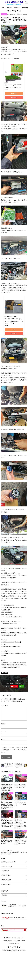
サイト (3, 739)
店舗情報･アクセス (14, 943)
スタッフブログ (6, 866)
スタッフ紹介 (17, 940)
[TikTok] (20, 11)
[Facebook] (8, 11)
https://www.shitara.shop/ (8, 623)
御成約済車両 (6, 879)
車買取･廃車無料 (8, 940)
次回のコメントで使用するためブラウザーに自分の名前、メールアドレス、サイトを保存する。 (14, 750)
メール (4, 731)
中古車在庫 (9, 7)
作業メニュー (17, 7)
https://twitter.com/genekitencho (10, 646)
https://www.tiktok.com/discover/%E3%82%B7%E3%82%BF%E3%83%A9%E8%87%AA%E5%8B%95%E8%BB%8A (13, 665)
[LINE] (17, 11)
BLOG (23, 940)
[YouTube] (13, 11)
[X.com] (10, 11)
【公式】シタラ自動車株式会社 (13, 950)
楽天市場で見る (14, 97)
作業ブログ (4, 14)
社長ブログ (5, 884)
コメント (4, 705)
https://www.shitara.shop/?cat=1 (10, 642)
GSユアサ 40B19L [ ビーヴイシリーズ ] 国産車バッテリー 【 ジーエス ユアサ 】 (14, 321)
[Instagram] (15, 11)
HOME (3, 7)
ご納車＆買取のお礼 (8, 862)
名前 (3, 724)
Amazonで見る (14, 93)
